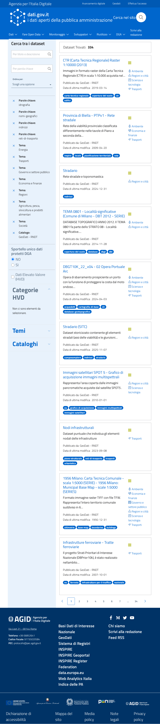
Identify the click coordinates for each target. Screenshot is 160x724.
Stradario (70, 170)
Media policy (90, 717)
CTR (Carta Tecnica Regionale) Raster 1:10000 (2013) (91, 62)
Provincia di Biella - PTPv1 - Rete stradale (89, 117)
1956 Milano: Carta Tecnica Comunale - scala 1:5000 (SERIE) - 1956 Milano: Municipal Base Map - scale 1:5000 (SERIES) (93, 484)
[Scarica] (129, 62)
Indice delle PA (70, 684)
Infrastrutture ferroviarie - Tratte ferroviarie (88, 545)
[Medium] (117, 617)
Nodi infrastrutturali (78, 427)
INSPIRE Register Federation (72, 664)
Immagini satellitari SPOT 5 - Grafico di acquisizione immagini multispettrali (93, 375)
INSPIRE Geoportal (74, 655)
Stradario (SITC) (75, 326)
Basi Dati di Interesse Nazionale (76, 629)
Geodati (116, 3)
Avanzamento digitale (93, 3)
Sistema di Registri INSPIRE (74, 646)
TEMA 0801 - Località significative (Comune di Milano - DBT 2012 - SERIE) (94, 214)
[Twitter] (125, 617)
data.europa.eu (71, 673)
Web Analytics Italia (75, 678)
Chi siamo (116, 626)
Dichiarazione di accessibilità (18, 717)
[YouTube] (132, 617)
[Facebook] (110, 617)
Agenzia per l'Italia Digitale (30, 4)
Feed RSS (116, 637)
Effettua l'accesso (137, 3)
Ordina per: (18, 79)
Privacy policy (139, 717)
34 (136, 601)
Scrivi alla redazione (125, 632)
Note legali (114, 717)
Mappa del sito (63, 717)
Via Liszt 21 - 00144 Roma (22, 629)
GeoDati (65, 637)
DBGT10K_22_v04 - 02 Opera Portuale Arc (94, 269)
